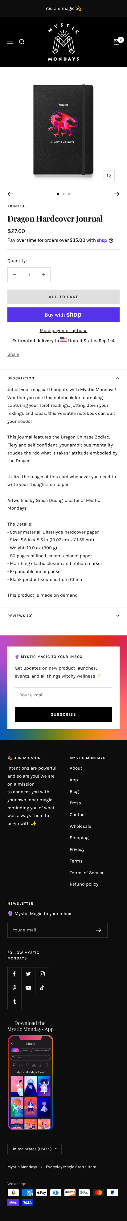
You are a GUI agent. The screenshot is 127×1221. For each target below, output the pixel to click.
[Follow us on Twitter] (28, 974)
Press (75, 803)
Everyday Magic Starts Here (71, 1166)
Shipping (79, 837)
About (76, 768)
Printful (17, 206)
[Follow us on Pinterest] (14, 988)
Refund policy (84, 884)
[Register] (98, 930)
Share (13, 354)
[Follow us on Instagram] (42, 974)
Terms (76, 861)
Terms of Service (87, 872)
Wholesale (80, 826)
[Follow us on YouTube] (28, 988)
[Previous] (10, 194)
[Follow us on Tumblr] (14, 1002)
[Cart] (116, 42)
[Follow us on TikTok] (42, 988)
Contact (78, 814)
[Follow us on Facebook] (14, 974)
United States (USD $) (31, 1149)
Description (21, 378)
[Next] (117, 194)
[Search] (22, 42)
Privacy (77, 849)
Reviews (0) (20, 616)
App (74, 780)
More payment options (64, 330)
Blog (74, 791)
